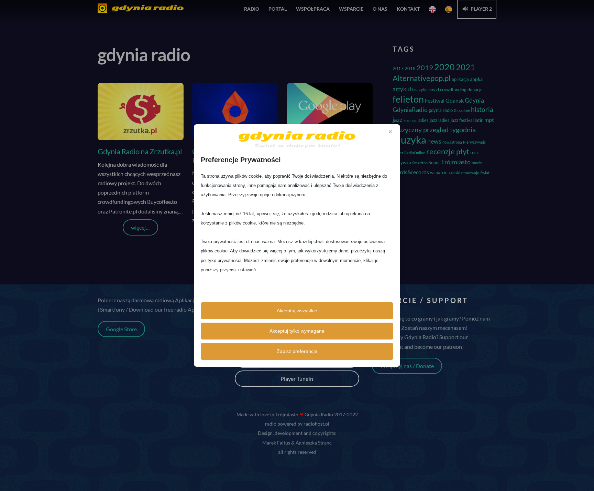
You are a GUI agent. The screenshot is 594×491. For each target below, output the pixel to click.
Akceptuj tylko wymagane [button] (297, 331)
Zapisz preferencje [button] (297, 351)
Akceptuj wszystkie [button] (297, 310)
